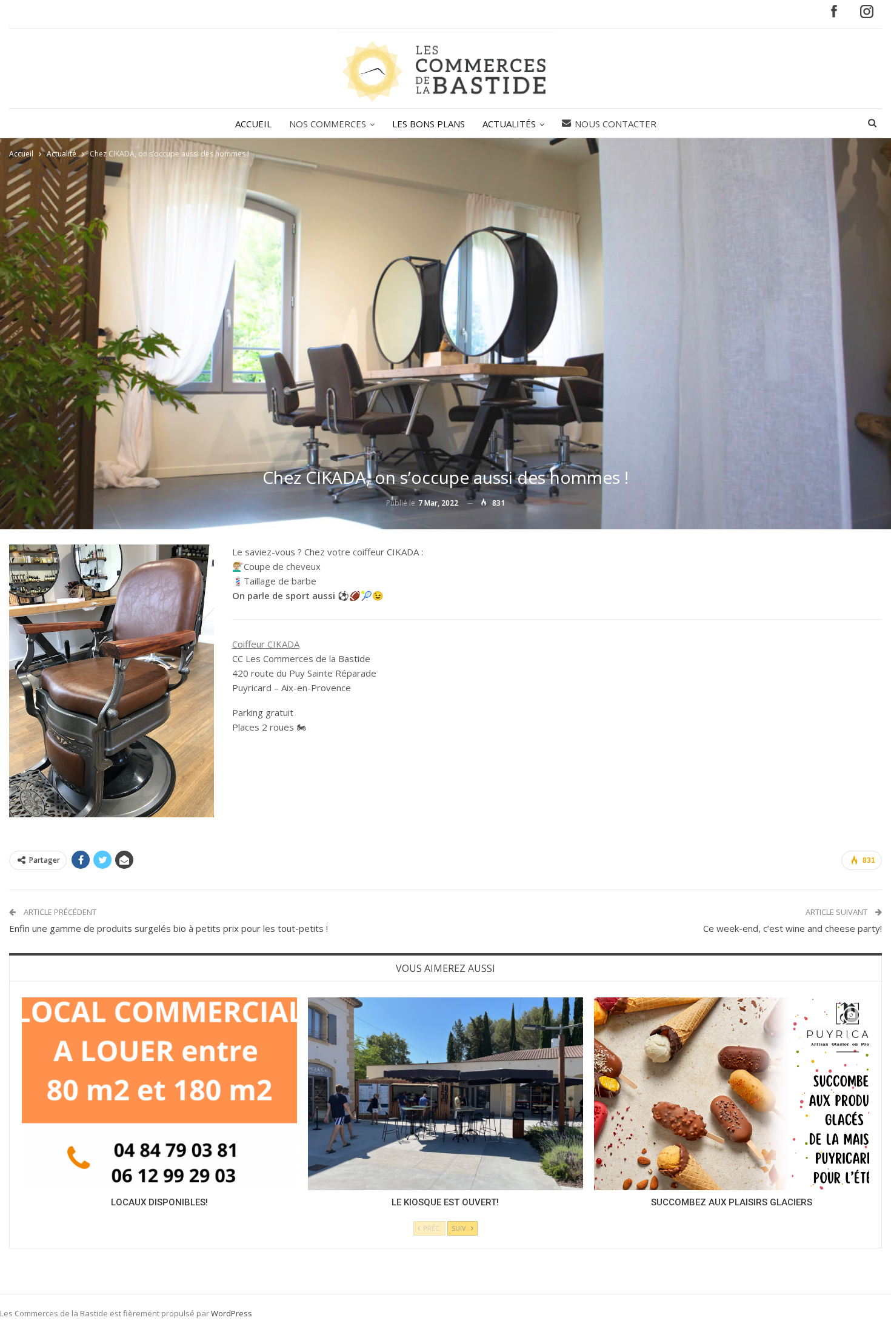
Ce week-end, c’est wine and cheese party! (792, 928)
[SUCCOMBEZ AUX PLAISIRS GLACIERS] (731, 1093)
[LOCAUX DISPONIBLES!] (159, 1093)
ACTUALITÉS (509, 124)
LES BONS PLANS (428, 124)
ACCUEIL (253, 124)
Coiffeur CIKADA (265, 644)
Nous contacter (615, 124)
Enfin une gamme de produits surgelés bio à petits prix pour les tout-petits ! (168, 928)
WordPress (231, 1313)
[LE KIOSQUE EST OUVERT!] (445, 1093)
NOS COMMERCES (327, 124)
